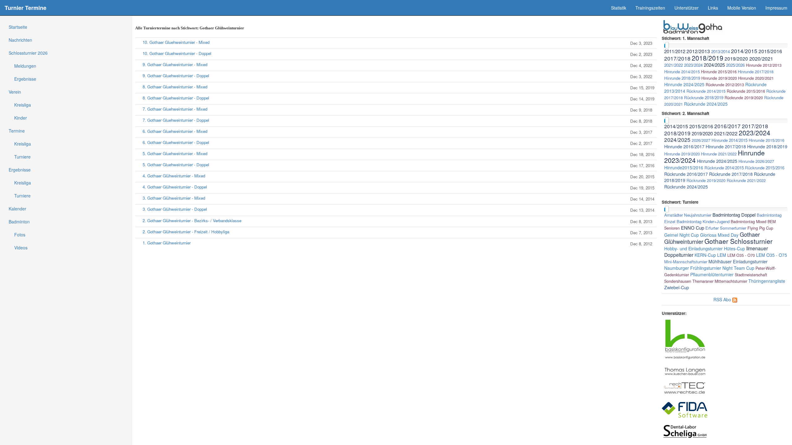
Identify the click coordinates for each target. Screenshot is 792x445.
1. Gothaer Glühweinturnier (167, 243)
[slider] (667, 45)
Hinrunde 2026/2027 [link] (756, 161)
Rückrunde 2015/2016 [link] (746, 91)
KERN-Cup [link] (705, 255)
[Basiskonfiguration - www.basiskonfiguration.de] (685, 339)
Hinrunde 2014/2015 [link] (682, 71)
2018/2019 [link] (707, 57)
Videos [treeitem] (21, 247)
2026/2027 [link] (701, 140)
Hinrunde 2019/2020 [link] (719, 78)
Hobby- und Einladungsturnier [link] (693, 248)
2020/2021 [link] (761, 58)
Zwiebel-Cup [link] (676, 287)
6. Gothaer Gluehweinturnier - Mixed (175, 131)
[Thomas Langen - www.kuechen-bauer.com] (685, 371)
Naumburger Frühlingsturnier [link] (692, 268)
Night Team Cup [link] (738, 268)
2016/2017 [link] (727, 126)
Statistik (618, 8)
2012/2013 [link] (698, 51)
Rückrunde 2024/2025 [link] (706, 104)
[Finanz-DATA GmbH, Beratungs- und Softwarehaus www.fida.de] (684, 409)
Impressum (776, 8)
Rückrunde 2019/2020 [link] (744, 97)
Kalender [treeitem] (17, 209)
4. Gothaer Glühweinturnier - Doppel (175, 187)
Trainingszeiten (650, 8)
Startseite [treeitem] (18, 27)
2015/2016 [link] (770, 51)
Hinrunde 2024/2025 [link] (684, 84)
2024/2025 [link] (714, 64)
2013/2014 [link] (720, 51)
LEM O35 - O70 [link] (741, 255)
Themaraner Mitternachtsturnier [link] (719, 281)
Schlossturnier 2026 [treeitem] (28, 53)
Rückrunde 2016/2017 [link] (686, 174)
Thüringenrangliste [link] (766, 281)
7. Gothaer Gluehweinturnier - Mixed (175, 109)
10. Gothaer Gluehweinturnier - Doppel (177, 53)
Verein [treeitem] (15, 92)
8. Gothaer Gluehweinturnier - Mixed (175, 87)
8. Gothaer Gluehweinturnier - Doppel (176, 98)
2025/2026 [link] (735, 65)
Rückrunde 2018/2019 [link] (703, 97)
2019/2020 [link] (736, 58)
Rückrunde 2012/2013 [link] (725, 84)
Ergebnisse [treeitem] (25, 79)
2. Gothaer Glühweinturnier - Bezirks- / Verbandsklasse (192, 220)
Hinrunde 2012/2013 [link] (763, 65)
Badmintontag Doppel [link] (733, 214)
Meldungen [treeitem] (25, 66)
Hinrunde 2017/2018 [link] (755, 71)
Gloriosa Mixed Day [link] (719, 235)
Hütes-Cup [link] (734, 248)
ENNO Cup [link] (692, 227)
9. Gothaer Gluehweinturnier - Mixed (175, 64)
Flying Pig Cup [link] (760, 228)
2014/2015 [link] (744, 51)
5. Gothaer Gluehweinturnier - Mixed (175, 153)
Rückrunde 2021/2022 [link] (746, 180)
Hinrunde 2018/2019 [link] (682, 78)
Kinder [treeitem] (20, 118)
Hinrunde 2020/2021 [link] (756, 78)
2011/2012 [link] (674, 51)
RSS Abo (722, 299)
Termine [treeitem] (17, 131)
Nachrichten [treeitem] (20, 40)
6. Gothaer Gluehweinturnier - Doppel (176, 142)
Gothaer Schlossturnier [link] (738, 241)
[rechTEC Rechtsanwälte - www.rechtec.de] (685, 387)
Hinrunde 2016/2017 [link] (684, 146)
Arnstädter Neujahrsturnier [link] (687, 215)
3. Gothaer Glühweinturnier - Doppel (175, 209)
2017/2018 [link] (677, 58)
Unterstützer (686, 8)
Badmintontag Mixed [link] (748, 221)
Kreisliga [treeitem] (22, 105)
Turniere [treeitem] (22, 157)
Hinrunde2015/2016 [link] (683, 167)
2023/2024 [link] (693, 65)
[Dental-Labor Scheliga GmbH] (685, 431)
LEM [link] (721, 255)
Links (713, 8)
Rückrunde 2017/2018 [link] (731, 174)
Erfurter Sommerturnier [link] (725, 228)
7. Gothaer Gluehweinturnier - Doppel (176, 120)
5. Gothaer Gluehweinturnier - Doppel (176, 164)
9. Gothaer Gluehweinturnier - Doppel (176, 75)
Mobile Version (741, 8)
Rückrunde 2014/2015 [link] (706, 91)
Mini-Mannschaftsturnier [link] (685, 262)
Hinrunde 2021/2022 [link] (719, 154)
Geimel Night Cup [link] (681, 235)
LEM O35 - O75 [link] (771, 255)
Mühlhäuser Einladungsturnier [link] (738, 261)
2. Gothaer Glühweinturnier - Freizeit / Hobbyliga (186, 232)
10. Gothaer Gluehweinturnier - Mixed (176, 42)
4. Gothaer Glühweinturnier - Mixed (174, 176)
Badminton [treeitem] (19, 221)
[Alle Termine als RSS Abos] (734, 299)
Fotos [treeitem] (19, 234)
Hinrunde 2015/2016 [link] (719, 71)
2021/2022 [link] (673, 65)
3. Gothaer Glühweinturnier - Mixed (174, 198)
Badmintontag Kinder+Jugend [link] (703, 221)
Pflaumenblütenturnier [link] (712, 274)
